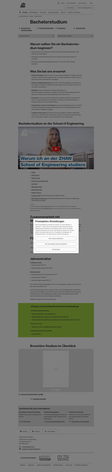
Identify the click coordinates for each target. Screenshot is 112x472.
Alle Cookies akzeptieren (56, 238)
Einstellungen (56, 249)
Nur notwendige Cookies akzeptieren (56, 244)
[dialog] (56, 236)
